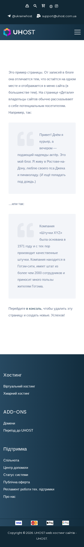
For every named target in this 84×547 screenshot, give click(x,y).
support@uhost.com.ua (59, 16)
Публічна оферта (16, 482)
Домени (9, 423)
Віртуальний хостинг (19, 386)
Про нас (9, 496)
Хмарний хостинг (16, 393)
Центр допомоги (15, 467)
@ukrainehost (22, 16)
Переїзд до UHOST (18, 430)
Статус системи (15, 475)
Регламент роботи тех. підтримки (28, 489)
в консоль (33, 308)
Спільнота (11, 460)
